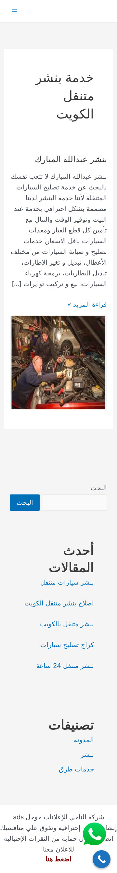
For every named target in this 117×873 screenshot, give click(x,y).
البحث (98, 488)
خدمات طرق (76, 769)
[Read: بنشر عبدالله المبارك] (58, 362)
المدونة (84, 740)
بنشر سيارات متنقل (67, 582)
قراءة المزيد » (87, 305)
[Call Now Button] (101, 859)
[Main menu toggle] (14, 11)
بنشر (87, 754)
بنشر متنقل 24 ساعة (65, 666)
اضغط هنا (59, 859)
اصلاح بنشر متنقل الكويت (59, 603)
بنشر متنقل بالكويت (67, 624)
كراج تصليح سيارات (67, 645)
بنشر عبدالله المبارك (71, 159)
